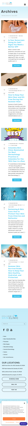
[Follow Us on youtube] (11, 330)
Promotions (21, 143)
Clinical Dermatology (8, 346)
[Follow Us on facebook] (4, 330)
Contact (5, 354)
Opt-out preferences (10, 422)
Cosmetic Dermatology (8, 349)
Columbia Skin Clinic (14, 35)
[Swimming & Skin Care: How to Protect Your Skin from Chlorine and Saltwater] (14, 193)
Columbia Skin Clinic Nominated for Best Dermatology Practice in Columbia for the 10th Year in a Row (16, 154)
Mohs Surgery (6, 344)
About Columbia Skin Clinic (9, 339)
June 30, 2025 (14, 37)
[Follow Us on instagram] (7, 330)
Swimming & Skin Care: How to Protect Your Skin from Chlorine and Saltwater (16, 213)
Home (4, 336)
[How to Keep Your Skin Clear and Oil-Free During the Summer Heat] (14, 79)
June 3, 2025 (11, 206)
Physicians (5, 341)
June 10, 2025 (14, 145)
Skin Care (21, 35)
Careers (5, 352)
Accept (14, 418)
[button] (24, 403)
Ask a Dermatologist (13, 90)
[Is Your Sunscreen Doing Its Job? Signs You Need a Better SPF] (14, 26)
